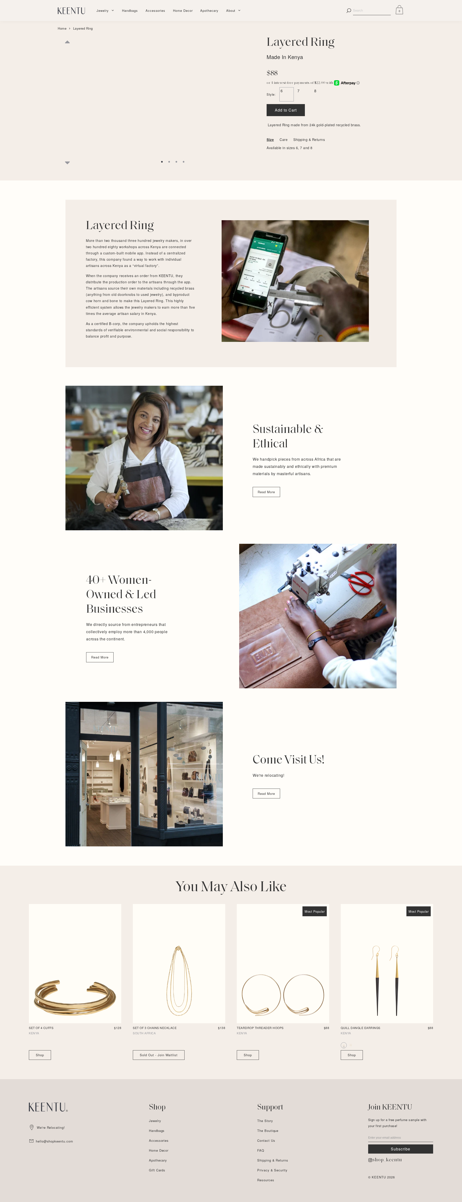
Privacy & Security (272, 1170)
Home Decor (182, 10)
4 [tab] (183, 161)
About (231, 10)
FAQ (260, 1150)
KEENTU (379, 1177)
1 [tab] (162, 161)
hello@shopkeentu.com (54, 1141)
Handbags (130, 10)
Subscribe (400, 1149)
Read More (266, 492)
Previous (67, 47)
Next (67, 162)
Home (62, 28)
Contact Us (266, 1140)
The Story (265, 1120)
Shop (40, 1055)
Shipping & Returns (309, 139)
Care (284, 139)
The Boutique (267, 1130)
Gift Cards (157, 1170)
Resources (265, 1180)
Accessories (155, 10)
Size (270, 139)
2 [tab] (169, 161)
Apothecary (209, 10)
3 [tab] (176, 161)
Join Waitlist (159, 1055)
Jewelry (102, 10)
